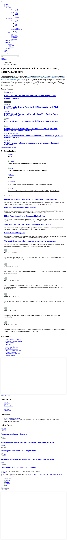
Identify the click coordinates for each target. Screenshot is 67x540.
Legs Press (8, 344)
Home (6, 4)
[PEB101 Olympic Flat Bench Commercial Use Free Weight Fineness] (11, 161)
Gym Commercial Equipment (9, 476)
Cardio (9, 7)
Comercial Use (15, 9)
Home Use (14, 12)
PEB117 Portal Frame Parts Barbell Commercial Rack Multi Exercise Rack (31, 108)
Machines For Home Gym (12, 353)
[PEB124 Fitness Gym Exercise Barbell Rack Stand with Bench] (7, 119)
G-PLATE (17, 17)
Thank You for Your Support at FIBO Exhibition (18, 468)
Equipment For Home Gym (13, 350)
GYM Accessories (13, 33)
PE (15, 23)
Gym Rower (59, 474)
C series (17, 10)
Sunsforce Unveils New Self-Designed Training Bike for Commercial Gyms (27, 442)
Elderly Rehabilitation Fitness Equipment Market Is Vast (24, 216)
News (5, 50)
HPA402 (10, 156)
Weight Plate (14, 36)
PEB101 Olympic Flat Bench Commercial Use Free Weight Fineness (27, 163)
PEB (16, 25)
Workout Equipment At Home (34, 77)
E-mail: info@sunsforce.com (12, 418)
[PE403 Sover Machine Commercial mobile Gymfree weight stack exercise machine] (11, 133)
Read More (7, 101)
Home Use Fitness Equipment (13, 341)
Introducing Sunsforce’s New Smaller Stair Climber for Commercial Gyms (30, 199)
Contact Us (7, 53)
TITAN (17, 28)
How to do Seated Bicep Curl (14, 233)
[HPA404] (11, 175)
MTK (16, 15)
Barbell (13, 34)
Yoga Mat (14, 39)
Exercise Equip (9, 346)
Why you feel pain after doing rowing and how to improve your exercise (30, 241)
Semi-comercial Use (16, 29)
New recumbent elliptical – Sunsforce (14, 434)
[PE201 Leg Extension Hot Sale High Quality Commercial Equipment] (10, 168)
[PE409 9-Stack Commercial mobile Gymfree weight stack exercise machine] (9, 92)
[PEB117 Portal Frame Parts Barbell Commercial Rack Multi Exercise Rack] (7, 104)
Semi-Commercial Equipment (13, 339)
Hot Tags (6, 409)
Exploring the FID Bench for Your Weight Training (19, 451)
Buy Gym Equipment (34, 474)
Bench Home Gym (10, 352)
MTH (16, 14)
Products (6, 6)
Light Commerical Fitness (16, 79)
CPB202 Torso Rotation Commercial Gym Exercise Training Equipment (31, 144)
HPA (16, 31)
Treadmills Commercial (11, 349)
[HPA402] (11, 154)
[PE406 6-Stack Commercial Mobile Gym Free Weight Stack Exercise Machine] (9, 112)
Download (11, 48)
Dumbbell (14, 37)
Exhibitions (11, 47)
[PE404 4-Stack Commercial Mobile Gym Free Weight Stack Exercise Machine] (12, 182)
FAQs (6, 51)
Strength (10, 18)
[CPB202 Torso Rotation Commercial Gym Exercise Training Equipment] (7, 140)
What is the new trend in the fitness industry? (20, 208)
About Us (7, 42)
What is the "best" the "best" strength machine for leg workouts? (27, 224)
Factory (10, 44)
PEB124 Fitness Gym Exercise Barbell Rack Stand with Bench (32, 121)
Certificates (11, 45)
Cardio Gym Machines (11, 347)
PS (15, 26)
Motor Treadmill (9, 342)
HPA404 (10, 177)
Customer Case (8, 40)
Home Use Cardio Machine (51, 77)
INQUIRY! (4, 472)
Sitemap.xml (7, 410)
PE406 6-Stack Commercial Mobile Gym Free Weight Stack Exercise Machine (31, 115)
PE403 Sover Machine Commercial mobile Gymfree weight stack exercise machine (33, 136)
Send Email (4, 489)
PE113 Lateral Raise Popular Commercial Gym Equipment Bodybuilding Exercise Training (30, 129)
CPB (16, 22)
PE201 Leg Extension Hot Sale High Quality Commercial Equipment (27, 170)
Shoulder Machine (10, 355)
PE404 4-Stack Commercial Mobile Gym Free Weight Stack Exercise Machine (30, 184)
